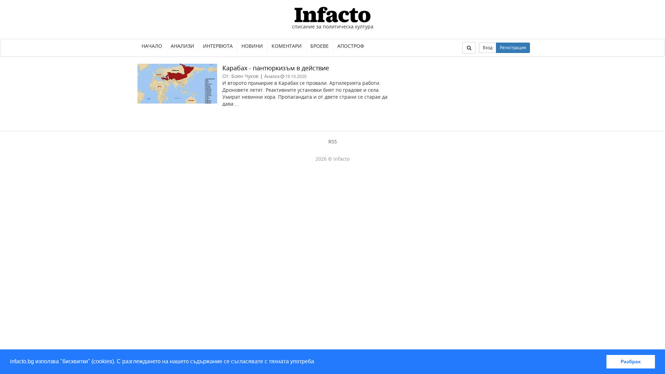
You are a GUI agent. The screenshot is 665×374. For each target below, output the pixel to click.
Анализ (272, 76)
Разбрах (631, 361)
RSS (332, 141)
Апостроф (350, 46)
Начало (152, 46)
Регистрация (513, 48)
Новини (252, 46)
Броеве (319, 46)
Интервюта (218, 46)
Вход (488, 48)
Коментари (287, 46)
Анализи (182, 46)
